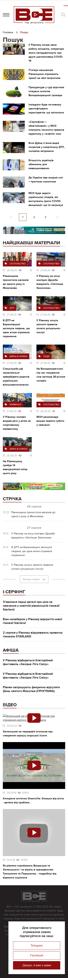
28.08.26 (12, 270)
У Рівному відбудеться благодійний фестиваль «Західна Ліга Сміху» (28, 662)
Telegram (37, 945)
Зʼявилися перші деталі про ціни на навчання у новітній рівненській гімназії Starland (31, 605)
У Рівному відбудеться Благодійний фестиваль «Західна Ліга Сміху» (28, 675)
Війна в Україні (18, 356)
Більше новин (31, 579)
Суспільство (18, 263)
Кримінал (15, 404)
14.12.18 (11, 860)
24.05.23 (12, 725)
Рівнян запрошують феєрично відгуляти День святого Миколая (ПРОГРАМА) (31, 689)
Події (46, 356)
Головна (8, 32)
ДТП (12, 308)
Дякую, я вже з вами (36, 965)
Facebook (36, 955)
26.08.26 (45, 411)
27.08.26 (45, 270)
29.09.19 (11, 792)
